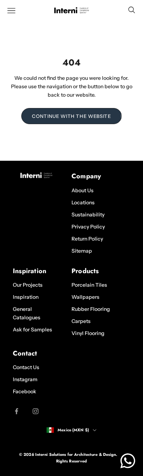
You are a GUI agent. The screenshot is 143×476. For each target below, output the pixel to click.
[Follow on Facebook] (16, 411)
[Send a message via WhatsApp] (127, 460)
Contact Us (26, 367)
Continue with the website (71, 116)
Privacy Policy (88, 226)
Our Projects (28, 285)
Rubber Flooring (91, 309)
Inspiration (25, 297)
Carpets (81, 321)
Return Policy (87, 238)
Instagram (25, 379)
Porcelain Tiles (89, 285)
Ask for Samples (32, 329)
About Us (83, 190)
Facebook (24, 391)
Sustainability (88, 214)
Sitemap (82, 251)
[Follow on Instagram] (35, 411)
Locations (83, 202)
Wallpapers (85, 297)
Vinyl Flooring (88, 333)
